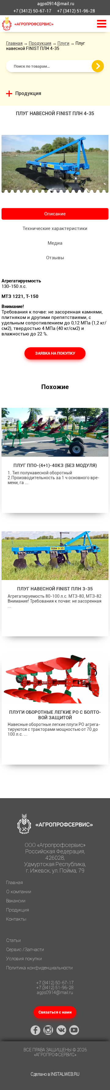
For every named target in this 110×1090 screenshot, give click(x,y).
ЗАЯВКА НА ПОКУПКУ (55, 353)
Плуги (63, 43)
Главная (14, 43)
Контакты (16, 919)
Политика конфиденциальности (39, 968)
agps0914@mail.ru (55, 3)
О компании (18, 891)
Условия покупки (24, 958)
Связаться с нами (55, 1012)
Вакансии (15, 901)
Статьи (13, 940)
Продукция (40, 43)
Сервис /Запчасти (25, 949)
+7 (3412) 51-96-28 (76, 11)
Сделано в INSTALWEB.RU (55, 1074)
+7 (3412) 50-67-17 (32, 11)
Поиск (98, 66)
